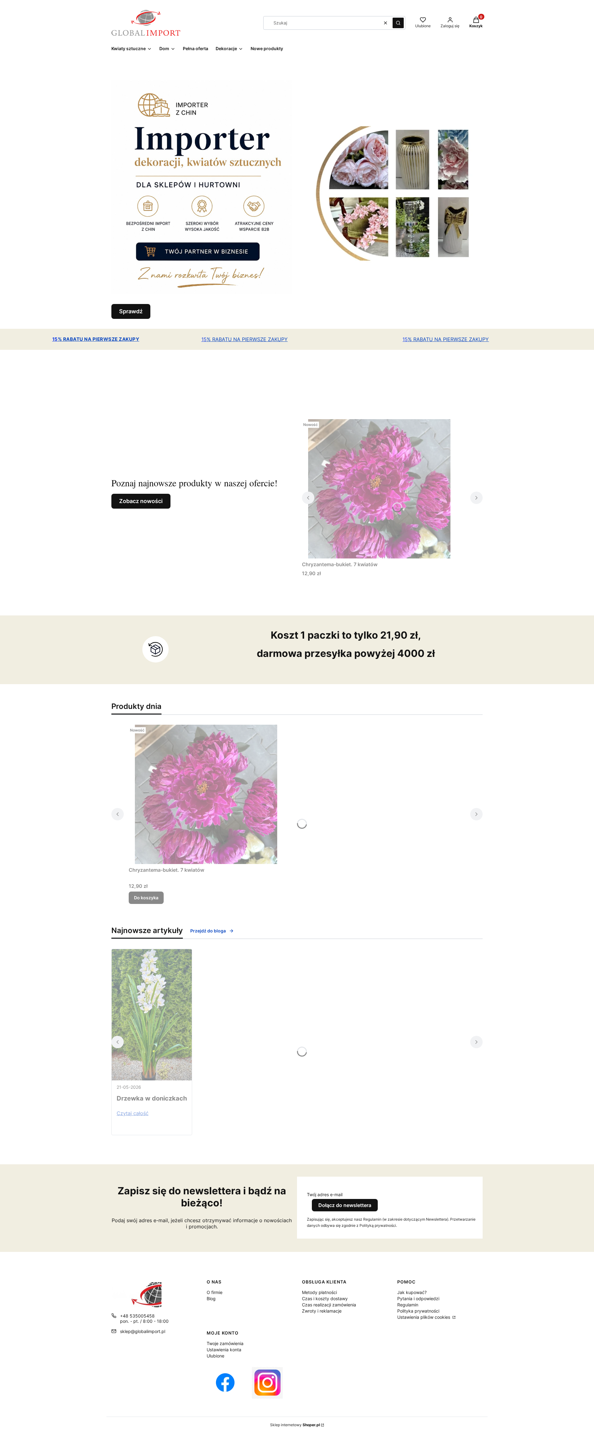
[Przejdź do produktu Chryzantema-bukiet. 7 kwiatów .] (379, 488)
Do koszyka (146, 897)
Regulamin (407, 1304)
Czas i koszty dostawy (325, 1298)
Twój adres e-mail (324, 1194)
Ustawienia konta (224, 1349)
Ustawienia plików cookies (424, 1317)
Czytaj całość (132, 1113)
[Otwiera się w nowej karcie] (225, 1383)
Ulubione (215, 1355)
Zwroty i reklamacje (322, 1311)
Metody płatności (319, 1292)
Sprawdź (131, 311)
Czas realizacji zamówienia (329, 1304)
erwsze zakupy (99, 339)
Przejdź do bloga (208, 930)
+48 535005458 (137, 1315)
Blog (211, 1298)
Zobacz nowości (141, 501)
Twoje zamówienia (225, 1343)
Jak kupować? (412, 1292)
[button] (398, 23)
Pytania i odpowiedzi (418, 1298)
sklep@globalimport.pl (142, 1331)
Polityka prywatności (418, 1311)
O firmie (214, 1292)
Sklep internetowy (295, 1424)
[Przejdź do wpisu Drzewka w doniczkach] (152, 1014)
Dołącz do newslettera (344, 1205)
